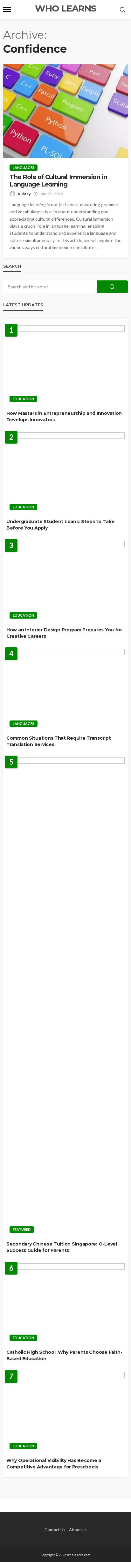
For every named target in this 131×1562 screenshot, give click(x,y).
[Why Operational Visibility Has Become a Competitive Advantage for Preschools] (65, 1412)
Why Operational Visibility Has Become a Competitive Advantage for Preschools (53, 1464)
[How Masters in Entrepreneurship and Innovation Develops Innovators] (65, 365)
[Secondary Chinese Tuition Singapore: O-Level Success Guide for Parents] (65, 996)
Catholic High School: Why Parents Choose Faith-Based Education (64, 1355)
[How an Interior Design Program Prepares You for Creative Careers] (65, 581)
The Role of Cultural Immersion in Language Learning (58, 180)
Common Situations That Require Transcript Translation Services (58, 741)
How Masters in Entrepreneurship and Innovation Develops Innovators (64, 416)
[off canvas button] (7, 9)
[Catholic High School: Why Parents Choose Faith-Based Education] (65, 1304)
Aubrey (24, 193)
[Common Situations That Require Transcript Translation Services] (65, 689)
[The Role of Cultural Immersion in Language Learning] (65, 111)
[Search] (122, 10)
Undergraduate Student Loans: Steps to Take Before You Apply (60, 525)
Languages (23, 167)
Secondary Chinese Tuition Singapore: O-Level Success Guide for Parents (61, 1247)
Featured (22, 1229)
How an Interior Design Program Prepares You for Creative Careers (64, 633)
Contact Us (55, 1529)
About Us (77, 1529)
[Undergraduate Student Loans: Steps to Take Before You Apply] (65, 473)
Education (23, 399)
